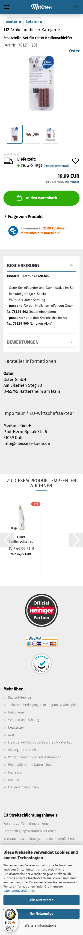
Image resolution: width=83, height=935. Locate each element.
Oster (74, 51)
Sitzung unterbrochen (23, 750)
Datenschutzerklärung (18, 890)
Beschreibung (23, 265)
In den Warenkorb (41, 197)
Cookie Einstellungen (23, 787)
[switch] (10, 928)
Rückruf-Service (19, 698)
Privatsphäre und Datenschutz (30, 765)
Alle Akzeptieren (41, 900)
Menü (7, 7)
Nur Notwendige (41, 914)
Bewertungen (23, 342)
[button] (7, 540)
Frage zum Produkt (25, 216)
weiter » (13, 21)
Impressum (16, 772)
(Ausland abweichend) (56, 165)
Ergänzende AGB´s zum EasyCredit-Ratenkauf (41, 742)
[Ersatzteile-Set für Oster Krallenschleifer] (41, 82)
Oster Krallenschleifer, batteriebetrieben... (21, 539)
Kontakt (13, 780)
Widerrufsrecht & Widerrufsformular (34, 757)
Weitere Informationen (41, 926)
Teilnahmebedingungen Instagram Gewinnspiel (42, 705)
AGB (11, 735)
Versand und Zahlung (23, 720)
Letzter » (34, 21)
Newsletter (16, 728)
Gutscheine (16, 712)
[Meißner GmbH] (41, 7)
